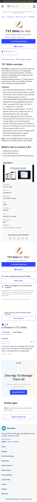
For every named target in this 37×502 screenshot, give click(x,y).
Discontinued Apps (8, 456)
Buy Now (19, 47)
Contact (4, 484)
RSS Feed (5, 494)
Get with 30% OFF (18, 392)
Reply (10, 354)
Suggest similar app (18, 417)
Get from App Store (20, 41)
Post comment (18, 318)
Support (4, 489)
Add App (4, 451)
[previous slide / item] (4, 173)
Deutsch (10, 441)
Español (16, 441)
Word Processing (21, 17)
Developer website (24, 59)
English (4, 441)
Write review (18, 281)
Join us (31, 1)
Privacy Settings (7, 475)
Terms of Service (7, 465)
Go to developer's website (13, 227)
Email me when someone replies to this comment (17, 313)
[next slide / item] (32, 173)
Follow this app (9, 59)
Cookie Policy (6, 479)
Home (3, 17)
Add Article (5, 461)
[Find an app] (8, 6)
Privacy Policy (6, 470)
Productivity (10, 17)
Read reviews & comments (10, 55)
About (4, 447)
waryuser (5, 338)
